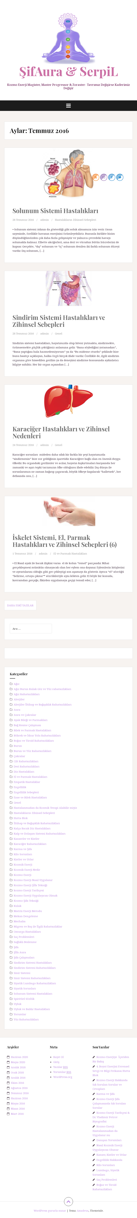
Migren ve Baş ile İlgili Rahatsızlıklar (38, 926)
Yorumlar (20, 1014)
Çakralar (19, 756)
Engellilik (20, 787)
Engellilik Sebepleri (26, 792)
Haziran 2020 (19, 1057)
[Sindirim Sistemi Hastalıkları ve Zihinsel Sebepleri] (68, 294)
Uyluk (17, 1004)
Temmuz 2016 (20, 1093)
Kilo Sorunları (23, 854)
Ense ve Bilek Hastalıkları (30, 797)
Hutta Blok (21, 818)
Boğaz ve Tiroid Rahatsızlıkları (34, 740)
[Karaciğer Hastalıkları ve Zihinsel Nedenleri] (68, 407)
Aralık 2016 (18, 1077)
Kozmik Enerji (23, 864)
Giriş (56, 1062)
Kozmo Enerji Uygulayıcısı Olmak (35, 895)
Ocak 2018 (17, 1072)
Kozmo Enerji (22, 875)
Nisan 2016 (18, 1108)
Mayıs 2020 (18, 1062)
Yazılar (60, 1067)
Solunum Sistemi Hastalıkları (55, 210)
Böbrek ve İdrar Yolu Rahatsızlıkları (37, 735)
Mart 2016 (17, 1113)
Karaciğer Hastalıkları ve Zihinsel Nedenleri (61, 432)
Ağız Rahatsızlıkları (27, 694)
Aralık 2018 (18, 1067)
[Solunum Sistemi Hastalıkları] (68, 177)
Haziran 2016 (19, 1098)
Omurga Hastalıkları (27, 931)
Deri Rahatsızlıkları (26, 766)
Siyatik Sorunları (25, 988)
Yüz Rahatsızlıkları (26, 1019)
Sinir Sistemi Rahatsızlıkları (32, 978)
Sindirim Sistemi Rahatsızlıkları (35, 967)
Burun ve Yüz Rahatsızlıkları (32, 751)
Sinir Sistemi (22, 973)
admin (44, 219)
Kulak (17, 906)
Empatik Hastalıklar (27, 782)
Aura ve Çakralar (25, 715)
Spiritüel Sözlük (24, 998)
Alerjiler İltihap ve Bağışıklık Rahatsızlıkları (43, 704)
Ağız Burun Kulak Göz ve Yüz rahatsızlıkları (42, 689)
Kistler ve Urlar (24, 859)
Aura (17, 709)
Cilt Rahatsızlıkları (26, 761)
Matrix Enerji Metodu (28, 911)
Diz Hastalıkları (24, 771)
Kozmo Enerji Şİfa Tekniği (30, 885)
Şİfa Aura (20, 952)
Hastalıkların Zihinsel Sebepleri (75, 219)
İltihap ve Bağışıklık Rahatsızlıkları (37, 823)
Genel (58, 333)
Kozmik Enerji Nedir (27, 869)
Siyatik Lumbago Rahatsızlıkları (35, 983)
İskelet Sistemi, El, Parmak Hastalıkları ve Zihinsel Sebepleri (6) (64, 540)
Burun (18, 745)
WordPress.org (62, 1077)
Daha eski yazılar (20, 605)
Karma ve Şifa (23, 849)
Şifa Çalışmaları (24, 957)
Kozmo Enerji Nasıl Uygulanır (33, 880)
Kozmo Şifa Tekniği (26, 900)
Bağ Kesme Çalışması (27, 725)
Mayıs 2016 (18, 1103)
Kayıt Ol (58, 1057)
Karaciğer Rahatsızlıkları (30, 844)
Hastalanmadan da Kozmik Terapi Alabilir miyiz (45, 807)
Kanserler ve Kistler (26, 838)
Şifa (16, 947)
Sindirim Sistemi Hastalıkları (33, 962)
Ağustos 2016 (19, 1088)
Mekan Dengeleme (26, 916)
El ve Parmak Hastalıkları (70, 553)
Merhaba (20, 921)
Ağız (16, 684)
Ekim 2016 (17, 1082)
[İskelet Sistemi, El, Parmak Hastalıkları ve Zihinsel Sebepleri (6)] (68, 517)
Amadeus (82, 1210)
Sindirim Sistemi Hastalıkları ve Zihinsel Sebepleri (58, 320)
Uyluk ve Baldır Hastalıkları (32, 1009)
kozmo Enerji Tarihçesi (29, 890)
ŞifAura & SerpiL (68, 70)
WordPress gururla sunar (50, 1210)
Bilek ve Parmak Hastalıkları (32, 730)
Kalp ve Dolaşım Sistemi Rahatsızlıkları (39, 833)
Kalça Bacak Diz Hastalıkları (32, 828)
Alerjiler (19, 699)
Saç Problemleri (24, 937)
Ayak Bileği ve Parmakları (30, 720)
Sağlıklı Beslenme (25, 942)
